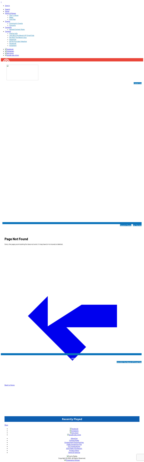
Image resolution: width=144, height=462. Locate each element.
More (6, 425)
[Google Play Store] (12, 55)
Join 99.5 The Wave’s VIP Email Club (129, 362)
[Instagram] (9, 51)
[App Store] (9, 53)
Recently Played (125, 225)
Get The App (137, 225)
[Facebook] (9, 49)
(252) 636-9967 (77, 358)
